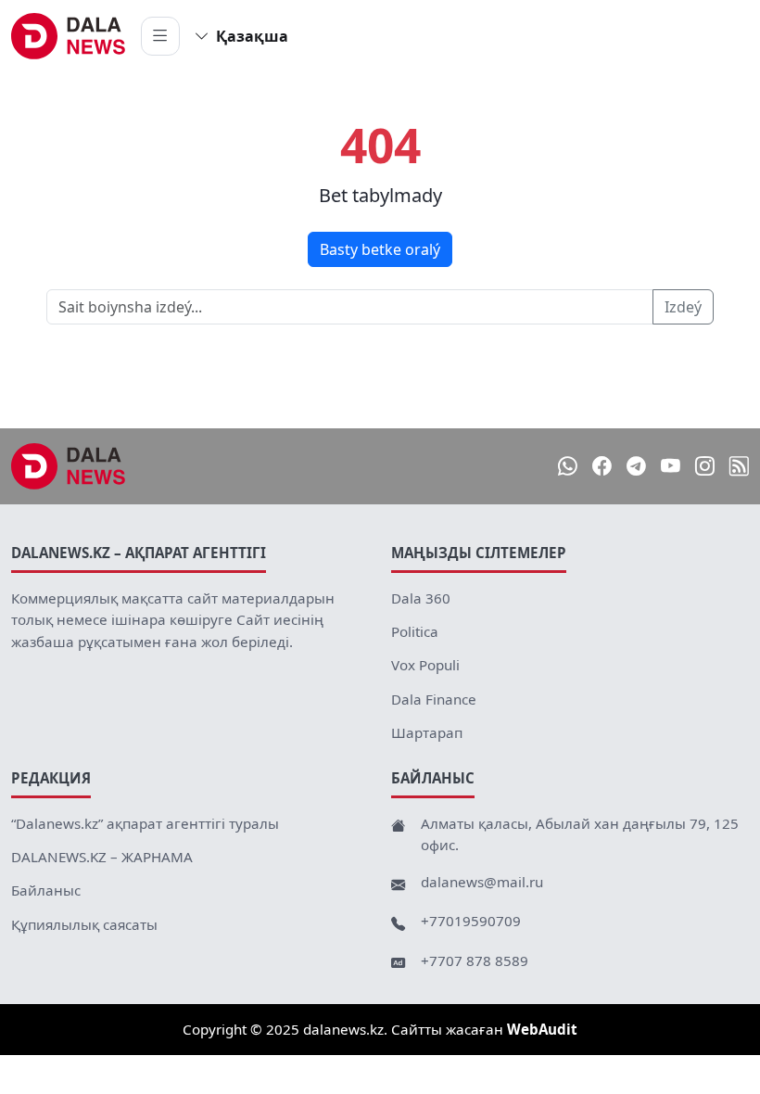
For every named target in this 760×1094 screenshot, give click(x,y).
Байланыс (46, 890)
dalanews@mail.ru (482, 881)
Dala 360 (420, 598)
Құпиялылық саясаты (84, 924)
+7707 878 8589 (474, 960)
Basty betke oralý (380, 249)
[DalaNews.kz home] (68, 36)
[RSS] (739, 466)
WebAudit (542, 1029)
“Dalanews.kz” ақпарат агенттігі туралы (145, 823)
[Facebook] (602, 466)
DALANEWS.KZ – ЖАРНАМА (102, 856)
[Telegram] (636, 466)
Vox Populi (425, 664)
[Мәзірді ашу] (160, 36)
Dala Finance (433, 699)
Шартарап (426, 732)
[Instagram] (705, 466)
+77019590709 (471, 920)
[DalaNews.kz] (68, 466)
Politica (414, 631)
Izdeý (683, 307)
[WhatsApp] (567, 466)
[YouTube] (670, 466)
